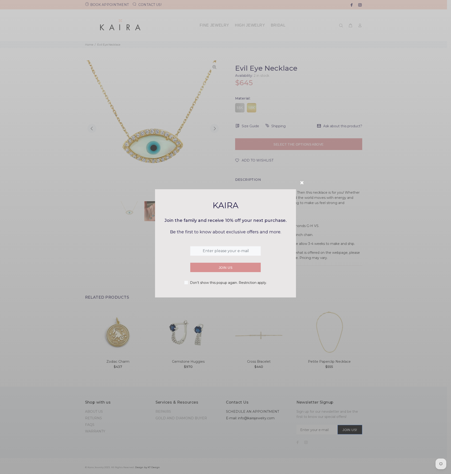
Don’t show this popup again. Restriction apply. (228, 283)
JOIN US (225, 268)
